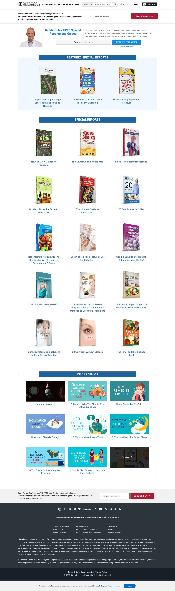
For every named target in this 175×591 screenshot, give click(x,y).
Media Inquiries (82, 526)
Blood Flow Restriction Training (131, 161)
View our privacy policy (127, 46)
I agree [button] (129, 586)
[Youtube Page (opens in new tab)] (100, 509)
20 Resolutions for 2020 (131, 209)
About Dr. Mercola (61, 526)
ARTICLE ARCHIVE (65, 4)
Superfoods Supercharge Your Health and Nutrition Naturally (48, 102)
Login (135, 4)
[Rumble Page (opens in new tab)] (110, 509)
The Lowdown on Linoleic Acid (87, 161)
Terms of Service (114, 586)
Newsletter (113, 526)
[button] (135, 586)
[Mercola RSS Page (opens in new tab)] (120, 509)
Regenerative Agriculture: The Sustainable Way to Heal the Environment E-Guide (43, 260)
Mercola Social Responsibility (88, 532)
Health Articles (59, 532)
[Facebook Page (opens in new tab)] (55, 509)
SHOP (151, 4)
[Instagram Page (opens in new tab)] (59, 509)
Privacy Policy (98, 586)
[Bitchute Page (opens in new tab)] (106, 509)
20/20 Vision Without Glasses (87, 352)
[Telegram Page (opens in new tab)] (69, 509)
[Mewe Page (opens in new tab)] (87, 509)
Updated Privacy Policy (97, 572)
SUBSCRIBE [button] (144, 16)
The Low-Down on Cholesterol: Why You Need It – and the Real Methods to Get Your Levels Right (87, 307)
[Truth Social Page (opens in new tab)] (79, 509)
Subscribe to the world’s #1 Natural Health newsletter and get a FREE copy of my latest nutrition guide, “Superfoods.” (55, 497)
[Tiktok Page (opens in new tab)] (94, 509)
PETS (77, 4)
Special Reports (115, 532)
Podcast (111, 529)
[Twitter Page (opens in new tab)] (64, 509)
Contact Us (58, 529)
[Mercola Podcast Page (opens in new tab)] (115, 509)
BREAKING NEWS (49, 4)
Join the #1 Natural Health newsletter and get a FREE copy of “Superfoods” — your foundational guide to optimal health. (51, 18)
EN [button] (123, 4)
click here (63, 559)
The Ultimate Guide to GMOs (44, 304)
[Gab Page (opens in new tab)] (75, 509)
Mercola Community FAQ (86, 529)
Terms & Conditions (76, 572)
